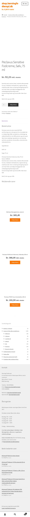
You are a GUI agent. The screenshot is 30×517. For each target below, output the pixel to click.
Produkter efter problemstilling (10, 359)
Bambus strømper (7, 328)
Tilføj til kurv (13, 104)
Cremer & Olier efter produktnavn (16, 15)
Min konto (5, 514)
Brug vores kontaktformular (12, 387)
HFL (6, 344)
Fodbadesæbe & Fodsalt (9, 351)
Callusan (7, 336)
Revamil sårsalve (9, 349)
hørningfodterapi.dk (14, 394)
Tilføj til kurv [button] (15, 220)
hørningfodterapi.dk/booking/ (11, 441)
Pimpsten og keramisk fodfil (10, 357)
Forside (5, 15)
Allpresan (7, 333)
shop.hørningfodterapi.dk (10, 5)
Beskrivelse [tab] (5, 121)
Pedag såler (6, 354)
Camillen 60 (8, 339)
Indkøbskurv (23, 513)
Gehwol (7, 341)
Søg (15, 514)
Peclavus (4, 16)
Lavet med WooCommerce (9, 508)
